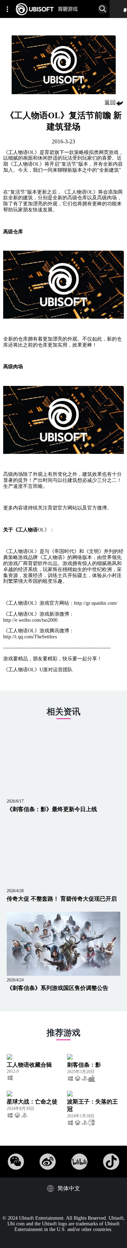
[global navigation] (9, 9)
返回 (110, 102)
